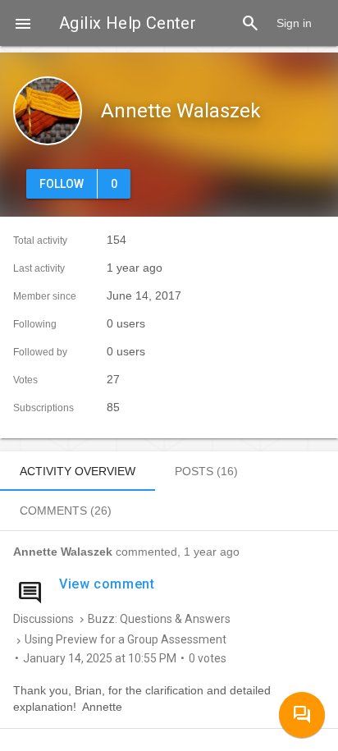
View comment (107, 584)
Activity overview (77, 471)
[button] (23, 23)
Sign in (294, 23)
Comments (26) (66, 510)
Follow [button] (61, 183)
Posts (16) (206, 471)
